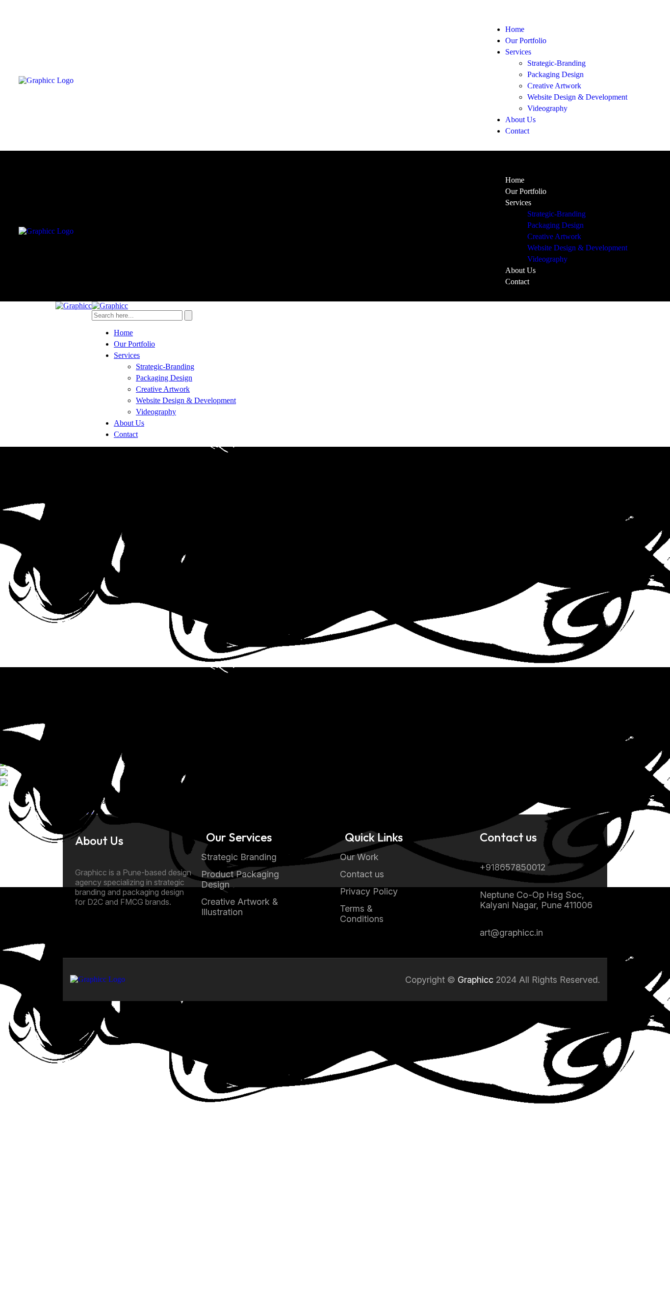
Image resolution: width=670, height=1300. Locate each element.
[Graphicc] (73, 305)
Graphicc (475, 980)
